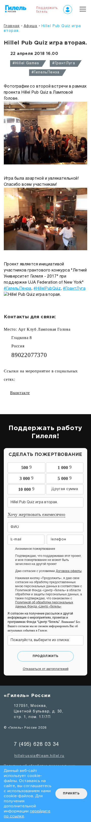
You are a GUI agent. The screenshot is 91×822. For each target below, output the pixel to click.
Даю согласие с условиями (48, 571)
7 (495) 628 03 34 (36, 744)
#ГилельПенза (46, 72)
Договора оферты (69, 571)
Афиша (30, 26)
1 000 (65, 467)
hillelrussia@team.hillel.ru (39, 756)
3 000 (26, 478)
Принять (71, 793)
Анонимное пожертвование (35, 548)
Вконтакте (20, 393)
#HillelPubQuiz (47, 288)
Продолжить (45, 656)
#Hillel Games (26, 63)
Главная (12, 26)
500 (26, 467)
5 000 (65, 478)
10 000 (26, 489)
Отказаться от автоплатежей (46, 669)
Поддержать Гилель (47, 10)
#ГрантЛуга (63, 63)
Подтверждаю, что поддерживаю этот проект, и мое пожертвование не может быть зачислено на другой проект (48, 560)
